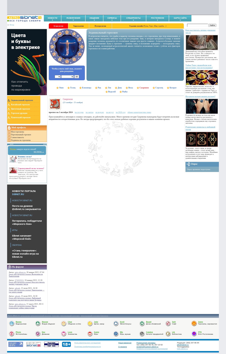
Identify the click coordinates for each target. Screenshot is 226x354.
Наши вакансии (124, 343)
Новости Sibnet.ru (22, 200)
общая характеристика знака (139, 112)
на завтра (89, 112)
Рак (99, 88)
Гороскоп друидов (19, 113)
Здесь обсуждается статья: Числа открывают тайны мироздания (23, 307)
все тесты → (39, 151)
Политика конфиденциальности (87, 347)
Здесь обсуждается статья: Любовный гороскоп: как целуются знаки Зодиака (25, 299)
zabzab (17, 288)
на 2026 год (120, 112)
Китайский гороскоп (20, 104)
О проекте (122, 347)
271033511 (19, 280)
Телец (72, 88)
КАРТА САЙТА (180, 18)
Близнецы (86, 88)
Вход (12, 25)
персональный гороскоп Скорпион (94, 316)
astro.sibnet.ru (20, 272)
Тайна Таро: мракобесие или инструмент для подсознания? (199, 66)
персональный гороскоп (69, 316)
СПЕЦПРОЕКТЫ (133, 18)
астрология (25, 316)
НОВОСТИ (52, 18)
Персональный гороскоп (21, 134)
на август (110, 112)
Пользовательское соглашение (87, 343)
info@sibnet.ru (183, 345)
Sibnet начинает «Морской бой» (21, 237)
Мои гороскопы (17, 132)
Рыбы (124, 92)
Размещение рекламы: (146, 343)
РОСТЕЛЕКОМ (157, 18)
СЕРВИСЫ (112, 18)
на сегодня (79, 112)
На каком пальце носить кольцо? (200, 96)
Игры (14, 230)
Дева (120, 88)
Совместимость (17, 137)
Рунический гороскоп (20, 117)
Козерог (173, 88)
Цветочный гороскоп (20, 109)
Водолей (112, 92)
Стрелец (159, 88)
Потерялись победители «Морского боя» (27, 222)
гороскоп (55, 316)
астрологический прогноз (41, 316)
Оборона (17, 245)
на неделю (99, 112)
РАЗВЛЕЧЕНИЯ (73, 18)
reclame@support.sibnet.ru (147, 347)
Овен (61, 88)
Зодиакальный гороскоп (22, 100)
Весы (130, 88)
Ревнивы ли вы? (25, 157)
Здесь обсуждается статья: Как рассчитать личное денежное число (27, 283)
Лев (109, 88)
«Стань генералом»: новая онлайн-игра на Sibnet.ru (25, 253)
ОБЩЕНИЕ (94, 18)
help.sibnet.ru (182, 349)
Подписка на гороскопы (21, 140)
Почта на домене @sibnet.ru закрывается (26, 207)
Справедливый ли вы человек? (31, 168)
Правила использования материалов (152, 349)
